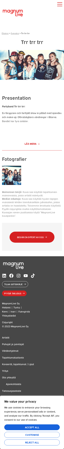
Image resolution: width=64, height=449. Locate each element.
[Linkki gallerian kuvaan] (11, 183)
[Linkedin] (4, 276)
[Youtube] (26, 276)
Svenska (15, 33)
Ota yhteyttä (9, 377)
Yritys (5, 370)
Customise (32, 434)
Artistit (5, 337)
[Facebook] (11, 276)
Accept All (32, 427)
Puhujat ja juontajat (13, 344)
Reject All (32, 442)
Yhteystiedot (9, 315)
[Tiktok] (33, 276)
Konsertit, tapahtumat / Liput (18, 364)
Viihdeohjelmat (10, 350)
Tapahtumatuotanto (13, 357)
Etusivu (5, 33)
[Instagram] (18, 276)
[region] (32, 422)
